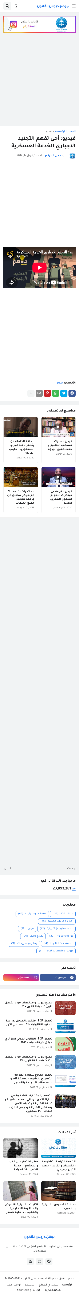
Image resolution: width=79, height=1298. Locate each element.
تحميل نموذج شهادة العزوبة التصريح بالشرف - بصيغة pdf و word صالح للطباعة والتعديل (31, 1079)
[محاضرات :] (21, 477)
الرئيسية (67, 1285)
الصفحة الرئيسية (65, 131)
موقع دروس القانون (34, 1278)
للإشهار (29, 1285)
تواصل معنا (14, 1285)
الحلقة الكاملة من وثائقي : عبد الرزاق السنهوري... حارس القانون (21, 447)
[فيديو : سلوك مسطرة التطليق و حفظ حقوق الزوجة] (59, 427)
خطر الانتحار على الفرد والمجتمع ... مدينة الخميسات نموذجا (23, 1165)
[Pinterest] (47, 393)
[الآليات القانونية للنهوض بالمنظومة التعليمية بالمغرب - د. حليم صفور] (20, 1191)
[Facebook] (72, 393)
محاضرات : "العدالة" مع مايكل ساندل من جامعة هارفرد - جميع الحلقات (20, 497)
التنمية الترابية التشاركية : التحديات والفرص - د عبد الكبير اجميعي (59, 1165)
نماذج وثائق (33, 936)
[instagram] (39, 1261)
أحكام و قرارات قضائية (57, 921)
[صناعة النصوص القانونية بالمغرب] (58, 1191)
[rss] (30, 1261)
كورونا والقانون (61, 936)
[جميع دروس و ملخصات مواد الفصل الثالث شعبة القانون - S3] (65, 1062)
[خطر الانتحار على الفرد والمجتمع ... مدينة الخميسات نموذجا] (20, 1148)
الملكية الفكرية (53, 1290)
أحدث (70, 868)
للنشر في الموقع (48, 1285)
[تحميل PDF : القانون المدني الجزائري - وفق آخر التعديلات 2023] (65, 1044)
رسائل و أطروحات (24, 943)
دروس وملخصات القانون (56, 951)
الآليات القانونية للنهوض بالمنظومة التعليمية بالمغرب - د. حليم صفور (21, 1208)
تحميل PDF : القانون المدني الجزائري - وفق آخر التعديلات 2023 (28, 1041)
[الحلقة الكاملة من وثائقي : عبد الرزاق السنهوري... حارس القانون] (21, 427)
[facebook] (48, 1261)
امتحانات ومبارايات (32, 914)
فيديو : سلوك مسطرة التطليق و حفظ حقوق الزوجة (60, 445)
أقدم (8, 868)
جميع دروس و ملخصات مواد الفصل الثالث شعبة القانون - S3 (28, 1059)
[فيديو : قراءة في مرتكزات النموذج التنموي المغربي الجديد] (59, 477)
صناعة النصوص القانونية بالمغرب (59, 1206)
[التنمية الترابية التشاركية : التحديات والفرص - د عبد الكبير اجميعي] (58, 1148)
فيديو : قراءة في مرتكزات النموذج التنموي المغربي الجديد (61, 497)
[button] (74, 6)
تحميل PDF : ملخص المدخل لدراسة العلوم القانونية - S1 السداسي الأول (28, 1023)
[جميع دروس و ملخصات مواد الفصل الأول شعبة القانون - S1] (65, 1008)
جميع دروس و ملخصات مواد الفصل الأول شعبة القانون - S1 (28, 1005)
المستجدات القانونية (58, 943)
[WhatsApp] (55, 393)
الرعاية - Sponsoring (28, 1290)
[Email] (39, 393)
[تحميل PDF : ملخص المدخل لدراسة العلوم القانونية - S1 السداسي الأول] (65, 1026)
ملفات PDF (62, 914)
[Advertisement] (39, 82)
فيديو (49, 131)
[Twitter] (63, 393)
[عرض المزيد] (31, 393)
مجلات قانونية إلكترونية (56, 928)
